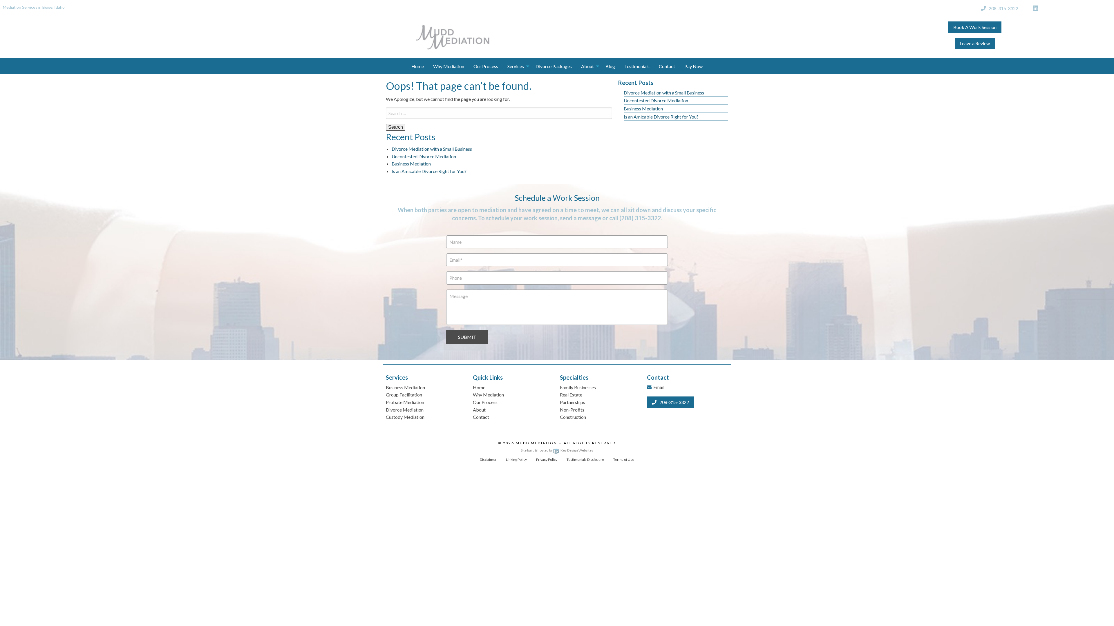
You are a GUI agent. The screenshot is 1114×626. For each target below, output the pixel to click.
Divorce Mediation (405, 409)
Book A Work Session (975, 27)
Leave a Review (975, 43)
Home (417, 66)
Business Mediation (411, 163)
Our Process (485, 66)
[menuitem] (417, 66)
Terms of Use (623, 459)
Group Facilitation (404, 394)
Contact (667, 66)
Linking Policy (516, 459)
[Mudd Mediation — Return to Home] (452, 37)
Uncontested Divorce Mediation (424, 156)
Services (515, 66)
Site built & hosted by (557, 450)
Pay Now (693, 66)
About (587, 66)
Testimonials (637, 66)
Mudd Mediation (536, 443)
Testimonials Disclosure (585, 459)
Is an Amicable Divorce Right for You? (429, 171)
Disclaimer (488, 459)
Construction (573, 417)
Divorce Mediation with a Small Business (432, 149)
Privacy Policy (546, 459)
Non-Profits (572, 409)
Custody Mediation (405, 417)
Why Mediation (448, 66)
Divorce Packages (554, 66)
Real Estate (571, 394)
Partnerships (572, 402)
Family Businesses (578, 387)
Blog (610, 66)
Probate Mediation (405, 402)
